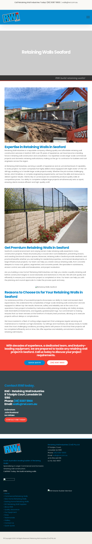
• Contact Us (8, 523)
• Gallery (6, 520)
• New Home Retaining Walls (14, 499)
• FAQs (6, 515)
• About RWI (8, 507)
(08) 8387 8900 (53, 2)
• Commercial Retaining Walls (15, 496)
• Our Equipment (10, 512)
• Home (6, 493)
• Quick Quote (9, 525)
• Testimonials (9, 517)
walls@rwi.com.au (70, 2)
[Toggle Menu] (88, 17)
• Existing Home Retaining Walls (16, 501)
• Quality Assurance (11, 509)
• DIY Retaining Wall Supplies (14, 504)
